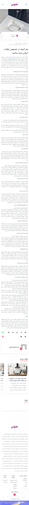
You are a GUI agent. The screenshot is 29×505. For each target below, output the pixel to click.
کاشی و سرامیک (13, 480)
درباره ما (5, 482)
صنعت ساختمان (18, 43)
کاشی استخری (14, 482)
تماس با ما (5, 480)
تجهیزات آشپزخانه (25, 479)
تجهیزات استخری (15, 485)
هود (26, 482)
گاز (26, 484)
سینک (25, 486)
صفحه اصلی (25, 43)
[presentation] (27, 35)
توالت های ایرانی (11, 59)
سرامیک (15, 488)
